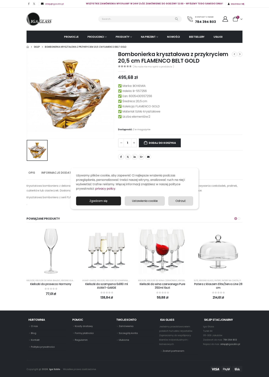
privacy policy (105, 188)
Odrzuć (180, 201)
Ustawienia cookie (145, 201)
